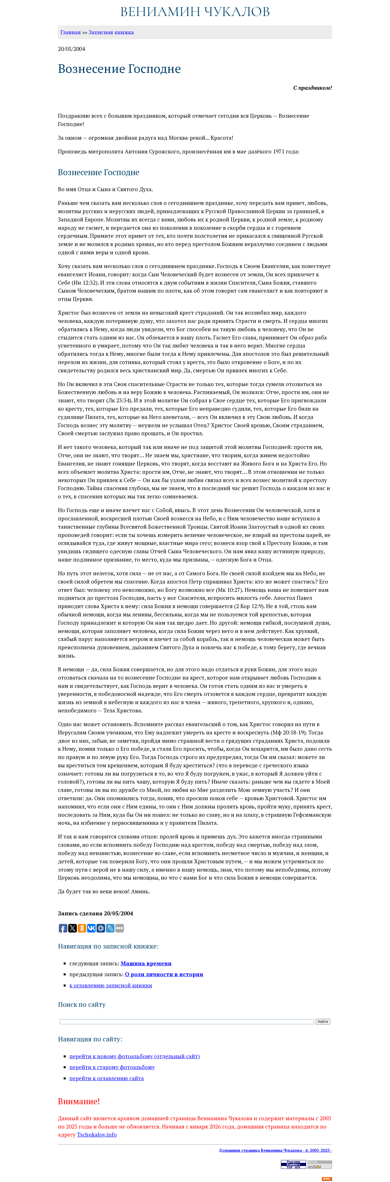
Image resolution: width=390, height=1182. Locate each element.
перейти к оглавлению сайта (106, 1078)
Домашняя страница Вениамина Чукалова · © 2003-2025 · (275, 1150)
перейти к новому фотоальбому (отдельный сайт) (134, 1056)
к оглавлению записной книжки (110, 985)
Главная (71, 32)
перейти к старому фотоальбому (112, 1067)
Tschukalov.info (97, 1134)
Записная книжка (111, 32)
